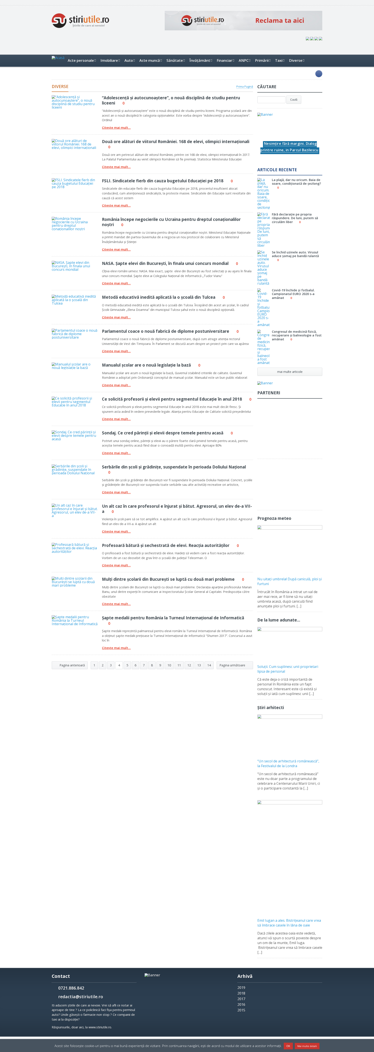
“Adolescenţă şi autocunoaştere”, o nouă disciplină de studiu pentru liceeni (171, 100)
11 (179, 665)
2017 (241, 999)
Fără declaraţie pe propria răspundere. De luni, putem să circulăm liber (295, 218)
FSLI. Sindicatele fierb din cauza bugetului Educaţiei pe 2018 (162, 180)
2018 (241, 993)
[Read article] (69, 96)
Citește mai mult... (116, 128)
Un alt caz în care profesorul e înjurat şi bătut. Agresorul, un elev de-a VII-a (177, 508)
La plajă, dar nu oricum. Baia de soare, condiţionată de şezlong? (296, 182)
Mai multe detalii (307, 1046)
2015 (241, 1010)
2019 (241, 987)
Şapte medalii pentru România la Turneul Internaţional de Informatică (173, 617)
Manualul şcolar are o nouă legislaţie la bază (146, 365)
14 (209, 665)
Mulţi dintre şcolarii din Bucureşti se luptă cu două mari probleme (168, 579)
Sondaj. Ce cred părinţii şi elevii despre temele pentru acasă (162, 432)
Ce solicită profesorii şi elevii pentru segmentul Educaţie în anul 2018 (172, 399)
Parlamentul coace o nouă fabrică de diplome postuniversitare (165, 331)
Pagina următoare (232, 665)
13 (199, 665)
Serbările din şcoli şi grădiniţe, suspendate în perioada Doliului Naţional (174, 467)
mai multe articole (290, 372)
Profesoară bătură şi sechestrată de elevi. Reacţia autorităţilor (165, 545)
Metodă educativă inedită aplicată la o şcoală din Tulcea (158, 297)
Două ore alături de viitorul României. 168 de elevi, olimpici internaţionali (175, 141)
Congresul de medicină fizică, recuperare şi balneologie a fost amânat (297, 335)
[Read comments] (80, 96)
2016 (241, 1004)
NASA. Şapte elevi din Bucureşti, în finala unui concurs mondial (165, 263)
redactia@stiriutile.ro (80, 997)
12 (189, 665)
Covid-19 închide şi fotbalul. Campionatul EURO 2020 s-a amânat (293, 294)
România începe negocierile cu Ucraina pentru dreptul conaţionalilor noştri (171, 222)
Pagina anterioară (72, 665)
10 (169, 665)
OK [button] (288, 1046)
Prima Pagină (244, 86)
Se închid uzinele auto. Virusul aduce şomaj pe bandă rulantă (295, 254)
